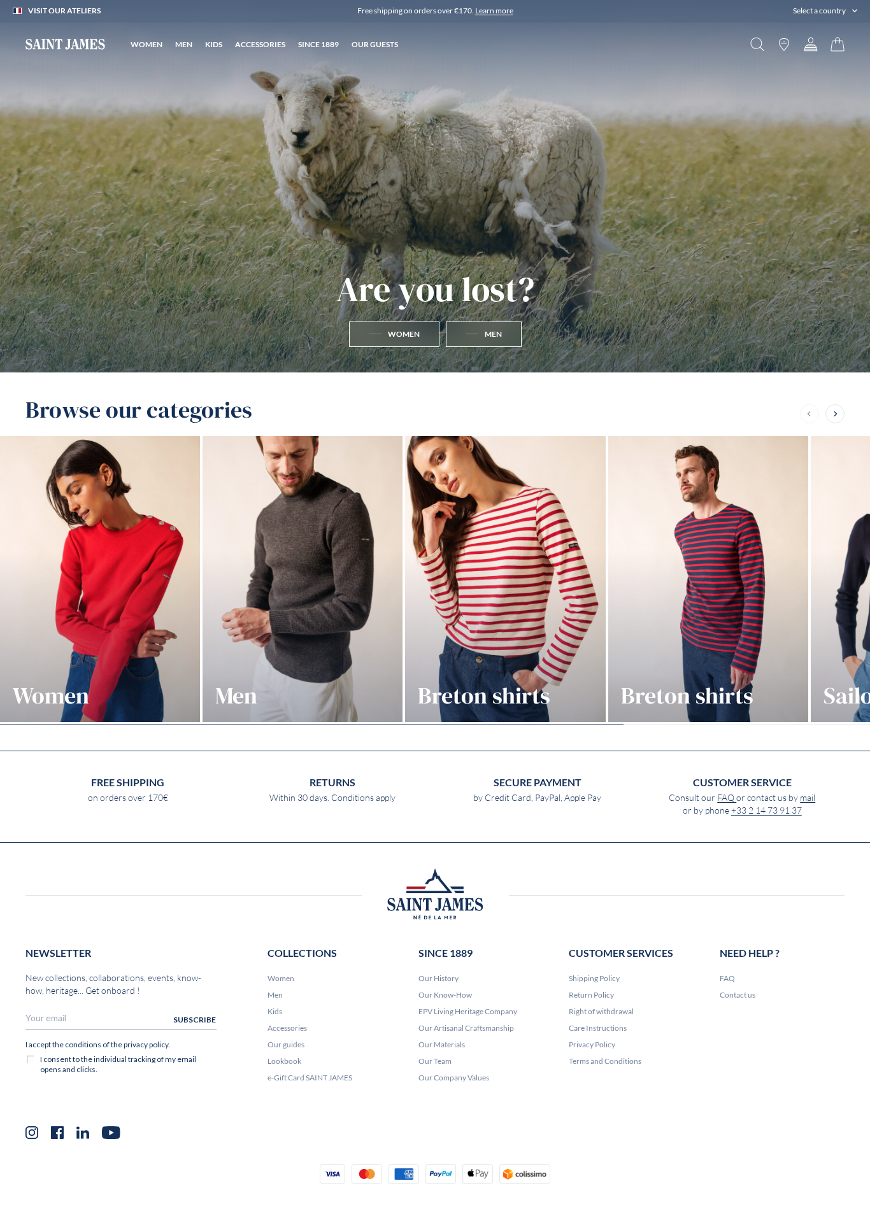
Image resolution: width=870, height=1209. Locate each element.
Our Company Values (453, 1077)
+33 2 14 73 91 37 (766, 810)
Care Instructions (598, 1028)
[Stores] (784, 44)
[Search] (757, 44)
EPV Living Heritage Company (467, 1011)
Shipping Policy (594, 978)
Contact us (737, 995)
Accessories (287, 1028)
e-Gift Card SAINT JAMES (309, 1077)
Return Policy (591, 995)
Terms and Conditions (605, 1061)
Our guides (285, 1044)
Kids (274, 1011)
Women (280, 978)
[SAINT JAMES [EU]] (65, 44)
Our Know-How (445, 995)
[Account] (811, 44)
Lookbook (284, 1061)
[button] (825, 10)
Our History (438, 978)
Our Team (435, 1061)
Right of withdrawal (601, 1011)
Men (275, 995)
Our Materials (441, 1044)
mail (807, 798)
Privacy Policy (592, 1044)
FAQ (726, 798)
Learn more (494, 10)
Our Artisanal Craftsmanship (466, 1028)
